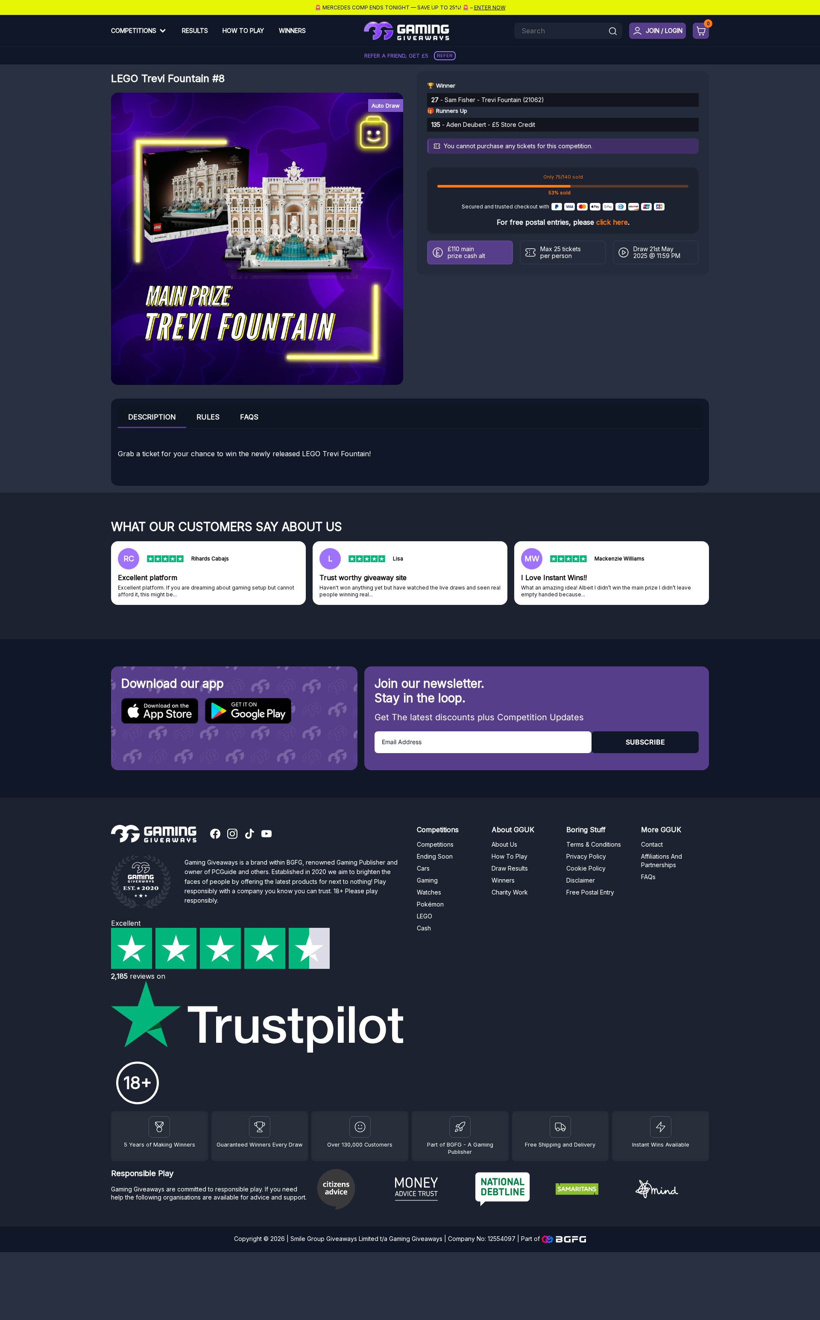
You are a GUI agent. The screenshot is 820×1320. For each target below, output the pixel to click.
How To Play (243, 30)
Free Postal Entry (590, 892)
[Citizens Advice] (351, 1190)
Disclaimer (580, 880)
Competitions (133, 30)
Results (195, 30)
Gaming (427, 880)
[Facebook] (215, 834)
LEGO (424, 916)
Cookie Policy (586, 868)
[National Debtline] (512, 1190)
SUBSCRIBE (645, 742)
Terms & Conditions (593, 844)
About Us (504, 844)
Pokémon (430, 904)
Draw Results (510, 868)
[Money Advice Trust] (432, 1190)
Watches (429, 892)
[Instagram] (232, 834)
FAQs (249, 417)
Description (152, 417)
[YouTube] (266, 834)
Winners (292, 30)
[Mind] (672, 1190)
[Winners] (159, 1127)
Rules (208, 417)
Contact (652, 844)
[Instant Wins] (660, 1127)
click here (612, 222)
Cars (423, 868)
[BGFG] (460, 1127)
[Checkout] (701, 31)
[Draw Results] (360, 1127)
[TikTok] (249, 834)
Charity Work (510, 892)
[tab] (152, 416)
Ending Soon (435, 856)
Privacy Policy (586, 856)
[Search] (613, 32)
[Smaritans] (592, 1190)
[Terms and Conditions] (560, 1127)
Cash (424, 928)
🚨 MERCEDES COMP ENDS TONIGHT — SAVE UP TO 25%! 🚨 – (410, 7)
